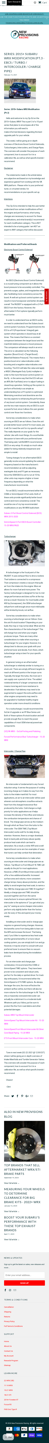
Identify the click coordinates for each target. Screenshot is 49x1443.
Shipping (7, 1312)
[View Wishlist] (35, 4)
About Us (8, 1346)
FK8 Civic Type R (10, 1409)
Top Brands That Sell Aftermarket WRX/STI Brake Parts (22, 1169)
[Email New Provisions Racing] (15, 1290)
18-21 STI (7, 1395)
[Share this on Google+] (26, 1096)
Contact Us (8, 1351)
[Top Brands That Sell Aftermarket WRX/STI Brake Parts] (24, 1141)
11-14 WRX (8, 1385)
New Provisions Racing (20, 1423)
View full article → (11, 1183)
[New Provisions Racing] (24, 36)
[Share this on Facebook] (17, 1096)
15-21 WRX (8, 1390)
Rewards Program (11, 1361)
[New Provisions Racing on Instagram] (10, 1290)
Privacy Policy (9, 1321)
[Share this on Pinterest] (22, 1096)
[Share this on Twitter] (12, 1096)
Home (6, 1341)
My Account (8, 1356)
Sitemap (7, 1365)
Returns (7, 1317)
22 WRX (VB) (9, 1381)
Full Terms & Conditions (13, 1326)
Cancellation (9, 1307)
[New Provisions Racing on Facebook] (5, 1290)
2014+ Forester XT (11, 1400)
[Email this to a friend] (31, 1096)
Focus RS (8, 1404)
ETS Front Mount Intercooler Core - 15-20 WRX (24, 1038)
